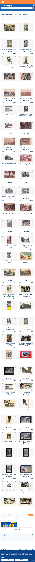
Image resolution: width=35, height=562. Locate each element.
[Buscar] (33, 8)
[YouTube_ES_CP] (5, 524)
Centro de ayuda (19, 549)
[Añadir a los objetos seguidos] (15, 24)
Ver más (2, 557)
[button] (31, 8)
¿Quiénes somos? (3, 549)
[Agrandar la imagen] (9, 27)
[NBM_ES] (13, 524)
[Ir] (16, 517)
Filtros (3, 18)
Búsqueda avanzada (17, 9)
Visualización (5, 21)
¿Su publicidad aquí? (17, 529)
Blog (10, 549)
